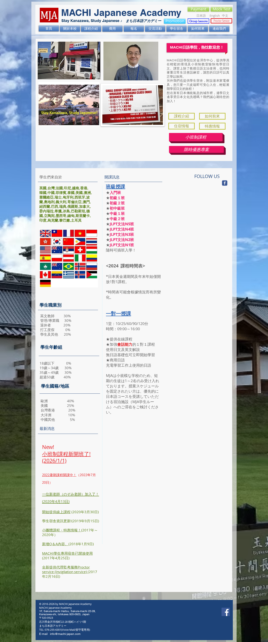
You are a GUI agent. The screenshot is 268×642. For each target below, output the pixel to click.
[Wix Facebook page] (224, 183)
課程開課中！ (66, 475)
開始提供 (49, 511)
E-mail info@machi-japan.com (60, 634)
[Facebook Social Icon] (226, 612)
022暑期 (50, 475)
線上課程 (63, 511)
